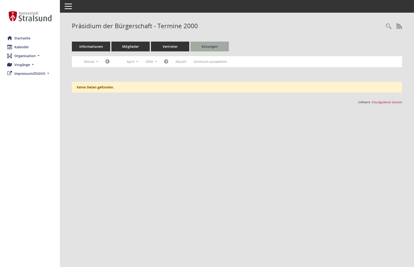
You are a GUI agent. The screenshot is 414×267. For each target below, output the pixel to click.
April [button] (131, 61)
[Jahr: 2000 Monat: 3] (107, 61)
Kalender (21, 47)
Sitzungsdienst (387, 102)
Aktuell (180, 61)
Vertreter (170, 46)
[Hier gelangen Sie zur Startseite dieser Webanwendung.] (30, 16)
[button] (30, 55)
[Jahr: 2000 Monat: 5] (166, 61)
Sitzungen (209, 46)
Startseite (22, 38)
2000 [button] (149, 61)
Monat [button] (89, 61)
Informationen (91, 46)
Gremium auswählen (210, 61)
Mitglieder (130, 46)
